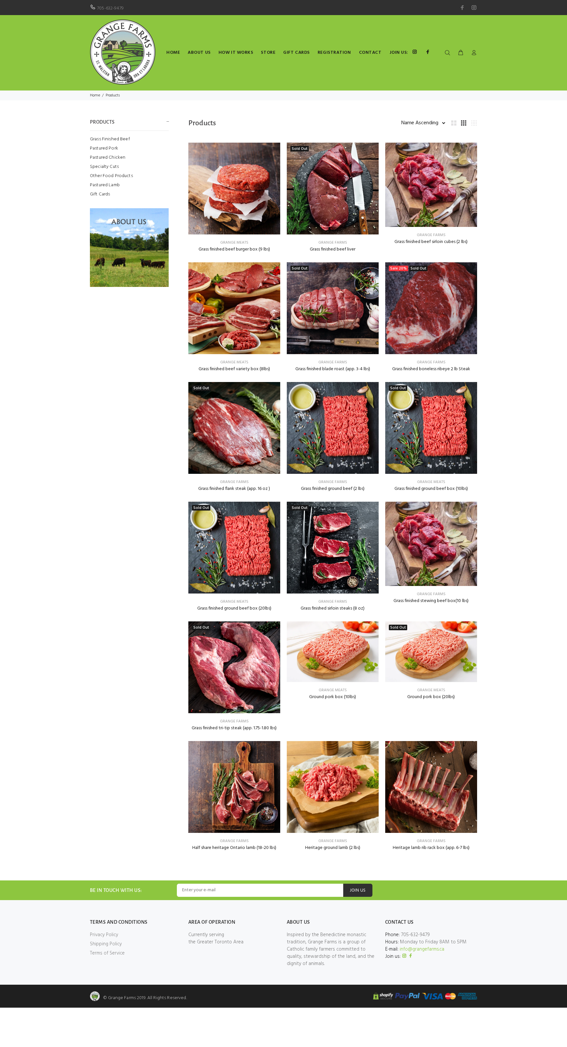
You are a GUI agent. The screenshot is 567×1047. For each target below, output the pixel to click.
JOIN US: (398, 52)
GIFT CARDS (296, 52)
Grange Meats (234, 242)
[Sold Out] (333, 188)
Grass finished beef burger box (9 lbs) (234, 249)
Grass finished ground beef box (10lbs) (431, 489)
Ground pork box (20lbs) (431, 697)
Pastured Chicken (107, 157)
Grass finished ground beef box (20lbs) (234, 608)
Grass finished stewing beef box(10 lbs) (431, 601)
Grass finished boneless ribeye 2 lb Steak (431, 369)
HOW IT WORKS (236, 52)
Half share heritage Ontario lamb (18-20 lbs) (234, 848)
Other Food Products (111, 176)
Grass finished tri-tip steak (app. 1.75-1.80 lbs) (234, 728)
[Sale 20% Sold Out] (431, 308)
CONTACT (370, 52)
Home (95, 95)
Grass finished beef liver (332, 249)
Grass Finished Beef (110, 139)
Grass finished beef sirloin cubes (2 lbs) (431, 242)
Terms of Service (107, 953)
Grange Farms (332, 242)
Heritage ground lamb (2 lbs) (332, 848)
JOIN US (358, 890)
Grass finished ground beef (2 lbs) (333, 489)
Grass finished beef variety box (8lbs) (234, 369)
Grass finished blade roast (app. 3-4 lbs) (332, 369)
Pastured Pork (104, 148)
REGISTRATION (334, 52)
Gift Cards (100, 194)
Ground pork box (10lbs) (332, 697)
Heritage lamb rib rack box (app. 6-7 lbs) (431, 848)
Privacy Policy (104, 935)
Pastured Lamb (105, 185)
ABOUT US (199, 52)
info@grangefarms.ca (422, 949)
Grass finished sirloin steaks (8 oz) (333, 608)
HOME (173, 52)
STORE (268, 52)
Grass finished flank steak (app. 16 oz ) (234, 489)
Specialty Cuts (104, 167)
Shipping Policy (106, 944)
